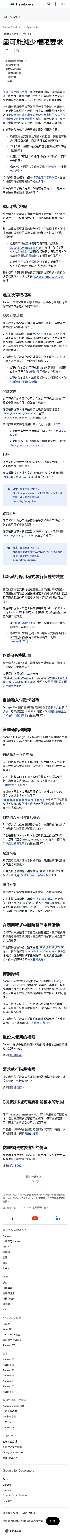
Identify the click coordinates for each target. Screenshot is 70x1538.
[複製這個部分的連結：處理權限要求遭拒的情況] (51, 1148)
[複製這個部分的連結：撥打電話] (19, 885)
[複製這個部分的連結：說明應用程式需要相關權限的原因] (6, 1108)
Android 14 (9, 1375)
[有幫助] (24, 34)
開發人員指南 (10, 1411)
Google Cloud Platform (15, 1495)
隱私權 (6, 1304)
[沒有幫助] (29, 34)
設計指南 (16, 1055)
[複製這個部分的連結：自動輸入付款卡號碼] (42, 700)
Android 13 (8, 1380)
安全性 (6, 1246)
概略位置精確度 (29, 256)
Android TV (9, 1345)
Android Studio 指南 (13, 1405)
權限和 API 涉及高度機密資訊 (23, 119)
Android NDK (10, 1427)
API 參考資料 (9, 1416)
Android (7, 1236)
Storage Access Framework (27, 445)
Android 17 (8, 1359)
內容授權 (44, 1194)
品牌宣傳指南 (28, 1513)
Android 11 (8, 1391)
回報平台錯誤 (10, 1441)
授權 (15, 1513)
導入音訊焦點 (35, 959)
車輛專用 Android (12, 1339)
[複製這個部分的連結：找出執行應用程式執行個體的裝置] (6, 582)
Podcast (7, 1268)
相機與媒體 (9, 1298)
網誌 (5, 1262)
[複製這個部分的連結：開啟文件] (19, 392)
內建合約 (50, 167)
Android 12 (8, 1386)
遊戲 (5, 1282)
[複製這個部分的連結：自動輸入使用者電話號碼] (43, 818)
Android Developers (12, 27)
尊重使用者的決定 (46, 177)
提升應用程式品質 (16, 92)
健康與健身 (9, 1293)
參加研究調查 (10, 1457)
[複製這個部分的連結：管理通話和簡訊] (34, 730)
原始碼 (6, 1252)
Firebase (7, 1490)
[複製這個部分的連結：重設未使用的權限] (38, 1037)
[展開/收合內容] (26, 61)
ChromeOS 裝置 (11, 1334)
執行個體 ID (25, 623)
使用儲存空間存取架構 (23, 382)
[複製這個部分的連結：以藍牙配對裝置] (34, 656)
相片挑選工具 (43, 334)
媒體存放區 (35, 371)
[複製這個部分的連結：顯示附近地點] (30, 207)
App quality (13, 16)
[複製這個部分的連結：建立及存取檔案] (34, 295)
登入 (63, 4)
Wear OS (7, 1329)
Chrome (7, 1484)
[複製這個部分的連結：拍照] (13, 455)
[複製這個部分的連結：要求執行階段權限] (38, 1070)
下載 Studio (9, 1422)
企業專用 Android (12, 1241)
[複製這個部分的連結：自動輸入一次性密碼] (36, 755)
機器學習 (7, 1287)
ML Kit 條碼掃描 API (37, 1023)
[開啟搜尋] (49, 4)
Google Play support (13, 1452)
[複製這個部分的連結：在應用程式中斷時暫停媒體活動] (63, 926)
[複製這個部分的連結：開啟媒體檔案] (26, 316)
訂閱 (53, 1521)
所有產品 (7, 1500)
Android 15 (8, 1370)
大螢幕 (6, 1323)
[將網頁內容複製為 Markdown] (18, 51)
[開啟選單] (5, 4)
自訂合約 (15, 171)
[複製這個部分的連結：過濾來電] (19, 854)
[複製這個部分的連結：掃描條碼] (22, 974)
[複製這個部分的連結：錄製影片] (19, 514)
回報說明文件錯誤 (12, 1447)
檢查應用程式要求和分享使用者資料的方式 (34, 115)
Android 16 (9, 1364)
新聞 (5, 1257)
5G (4, 1309)
